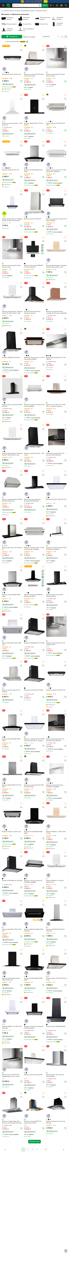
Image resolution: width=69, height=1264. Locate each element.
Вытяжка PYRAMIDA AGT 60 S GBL (34, 643)
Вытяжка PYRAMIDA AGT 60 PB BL (12, 880)
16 (45, 1149)
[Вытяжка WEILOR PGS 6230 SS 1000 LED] (56, 913)
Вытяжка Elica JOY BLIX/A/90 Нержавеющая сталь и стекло (11, 1075)
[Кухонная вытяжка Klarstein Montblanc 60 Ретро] (34, 295)
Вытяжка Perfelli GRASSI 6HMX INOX (11, 595)
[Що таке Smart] (27, 42)
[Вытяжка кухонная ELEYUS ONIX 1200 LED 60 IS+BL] (34, 58)
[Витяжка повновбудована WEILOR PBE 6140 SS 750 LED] (12, 483)
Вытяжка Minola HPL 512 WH (10, 170)
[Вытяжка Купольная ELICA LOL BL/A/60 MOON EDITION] (56, 437)
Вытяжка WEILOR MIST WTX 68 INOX (11, 786)
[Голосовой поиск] (39, 5)
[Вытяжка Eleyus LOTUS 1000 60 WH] (56, 107)
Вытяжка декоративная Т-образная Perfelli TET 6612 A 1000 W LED (12, 312)
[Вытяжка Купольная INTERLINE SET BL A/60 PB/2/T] (34, 578)
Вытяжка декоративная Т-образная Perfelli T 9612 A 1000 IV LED (56, 266)
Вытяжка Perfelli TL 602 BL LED (11, 831)
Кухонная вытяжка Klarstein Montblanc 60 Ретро (32, 312)
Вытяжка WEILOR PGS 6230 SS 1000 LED (55, 930)
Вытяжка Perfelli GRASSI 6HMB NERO (33, 832)
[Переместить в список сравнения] (21, 49)
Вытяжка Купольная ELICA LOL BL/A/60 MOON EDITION (55, 454)
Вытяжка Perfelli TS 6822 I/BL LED (56, 499)
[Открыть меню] (3, 5)
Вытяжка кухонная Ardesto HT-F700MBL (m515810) (33, 881)
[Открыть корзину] (66, 5)
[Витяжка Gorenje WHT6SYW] (34, 202)
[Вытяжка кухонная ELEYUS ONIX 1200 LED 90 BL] (34, 769)
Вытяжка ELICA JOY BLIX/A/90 (33, 1074)
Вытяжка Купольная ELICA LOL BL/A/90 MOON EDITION (55, 739)
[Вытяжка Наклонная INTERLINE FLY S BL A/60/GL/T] (34, 249)
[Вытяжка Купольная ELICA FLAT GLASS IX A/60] (56, 626)
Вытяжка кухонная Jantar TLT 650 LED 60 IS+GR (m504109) (34, 548)
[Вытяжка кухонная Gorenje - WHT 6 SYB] (34, 437)
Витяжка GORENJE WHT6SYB (11, 357)
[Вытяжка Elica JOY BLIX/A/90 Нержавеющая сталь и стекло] (12, 1058)
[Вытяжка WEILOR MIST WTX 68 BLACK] (34, 107)
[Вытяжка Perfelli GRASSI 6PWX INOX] (34, 153)
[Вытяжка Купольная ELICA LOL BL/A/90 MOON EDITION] (56, 722)
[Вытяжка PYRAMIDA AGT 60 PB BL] (12, 864)
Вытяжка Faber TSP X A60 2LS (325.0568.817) (55, 1075)
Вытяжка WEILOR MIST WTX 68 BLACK (33, 124)
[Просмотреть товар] (2, 72)
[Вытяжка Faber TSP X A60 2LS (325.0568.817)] (56, 1058)
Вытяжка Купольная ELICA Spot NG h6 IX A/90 (55, 75)
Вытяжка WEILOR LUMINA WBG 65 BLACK (33, 930)
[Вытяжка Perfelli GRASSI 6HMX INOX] (12, 578)
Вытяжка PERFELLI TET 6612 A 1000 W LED (55, 881)
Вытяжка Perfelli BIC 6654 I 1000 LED (11, 643)
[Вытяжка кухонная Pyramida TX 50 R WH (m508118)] (34, 388)
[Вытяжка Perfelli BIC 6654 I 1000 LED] (12, 626)
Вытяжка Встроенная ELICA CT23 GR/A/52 (56, 358)
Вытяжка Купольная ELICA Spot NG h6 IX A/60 (11, 266)
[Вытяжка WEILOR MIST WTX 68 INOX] (12, 769)
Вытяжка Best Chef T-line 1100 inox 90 (12, 548)
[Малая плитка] (65, 36)
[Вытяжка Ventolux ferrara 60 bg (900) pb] (56, 1105)
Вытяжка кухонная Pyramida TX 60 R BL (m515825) (56, 219)
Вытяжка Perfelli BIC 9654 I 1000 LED (11, 930)
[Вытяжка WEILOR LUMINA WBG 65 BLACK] (34, 913)
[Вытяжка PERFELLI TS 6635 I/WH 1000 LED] (12, 1010)
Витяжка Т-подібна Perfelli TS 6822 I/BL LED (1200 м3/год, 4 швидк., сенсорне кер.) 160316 (34, 740)
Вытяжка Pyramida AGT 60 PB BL (33, 690)
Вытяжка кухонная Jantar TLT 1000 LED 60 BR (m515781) (34, 358)
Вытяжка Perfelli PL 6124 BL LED (11, 74)
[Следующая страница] (63, 1149)
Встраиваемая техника (27, 10)
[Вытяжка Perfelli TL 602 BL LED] (12, 815)
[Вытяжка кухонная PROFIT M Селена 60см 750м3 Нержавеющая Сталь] (34, 1105)
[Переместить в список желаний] (21, 46)
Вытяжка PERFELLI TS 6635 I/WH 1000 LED (12, 1027)
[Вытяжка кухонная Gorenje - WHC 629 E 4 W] (12, 107)
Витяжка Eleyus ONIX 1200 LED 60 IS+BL (56, 979)
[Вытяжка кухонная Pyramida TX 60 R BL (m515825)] (56, 202)
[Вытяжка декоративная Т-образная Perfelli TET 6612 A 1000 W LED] (12, 295)
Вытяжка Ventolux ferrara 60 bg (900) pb (55, 1122)
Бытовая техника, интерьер (12, 10)
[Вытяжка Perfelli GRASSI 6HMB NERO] (34, 815)
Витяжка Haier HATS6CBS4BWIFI (55, 1026)
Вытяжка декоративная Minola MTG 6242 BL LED (11, 979)
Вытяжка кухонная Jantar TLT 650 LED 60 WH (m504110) (56, 170)
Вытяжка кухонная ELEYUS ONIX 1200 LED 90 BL (34, 786)
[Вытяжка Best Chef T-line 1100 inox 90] (12, 531)
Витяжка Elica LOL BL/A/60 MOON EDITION (12, 405)
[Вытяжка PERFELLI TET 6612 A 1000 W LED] (56, 864)
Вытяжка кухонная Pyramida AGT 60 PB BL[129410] (33, 1027)
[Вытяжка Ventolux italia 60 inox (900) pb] (12, 673)
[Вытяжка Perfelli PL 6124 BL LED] (12, 58)
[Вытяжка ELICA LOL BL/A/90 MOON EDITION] (56, 578)
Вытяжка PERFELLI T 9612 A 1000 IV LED (55, 832)
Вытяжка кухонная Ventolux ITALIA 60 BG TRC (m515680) (56, 548)
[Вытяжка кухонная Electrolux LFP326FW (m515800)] (56, 769)
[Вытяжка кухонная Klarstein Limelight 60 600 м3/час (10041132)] (56, 295)
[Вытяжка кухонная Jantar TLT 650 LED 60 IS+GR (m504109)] (34, 531)
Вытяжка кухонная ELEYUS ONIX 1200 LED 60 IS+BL (34, 75)
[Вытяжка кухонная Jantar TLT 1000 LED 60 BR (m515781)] (34, 341)
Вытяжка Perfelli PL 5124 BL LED (55, 690)
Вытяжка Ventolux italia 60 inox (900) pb (11, 691)
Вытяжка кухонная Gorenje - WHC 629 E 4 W (12, 124)
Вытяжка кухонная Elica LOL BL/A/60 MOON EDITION (32, 500)
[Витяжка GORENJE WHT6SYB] (12, 341)
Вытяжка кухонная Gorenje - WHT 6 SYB (34, 454)
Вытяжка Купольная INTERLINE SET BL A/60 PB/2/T (33, 595)
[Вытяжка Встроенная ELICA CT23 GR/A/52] (56, 341)
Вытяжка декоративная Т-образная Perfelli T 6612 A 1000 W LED (12, 454)
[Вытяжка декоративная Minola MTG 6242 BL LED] (12, 962)
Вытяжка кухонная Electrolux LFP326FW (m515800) (54, 786)
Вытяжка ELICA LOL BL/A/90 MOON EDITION (54, 595)
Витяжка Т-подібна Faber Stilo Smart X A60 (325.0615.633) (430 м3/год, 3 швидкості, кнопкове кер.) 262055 (11, 1122)
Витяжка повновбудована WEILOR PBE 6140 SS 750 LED (12, 500)
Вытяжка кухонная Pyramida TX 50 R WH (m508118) (34, 405)
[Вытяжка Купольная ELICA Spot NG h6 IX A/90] (56, 58)
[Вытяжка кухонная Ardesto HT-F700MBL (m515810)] (34, 864)
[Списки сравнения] (61, 5)
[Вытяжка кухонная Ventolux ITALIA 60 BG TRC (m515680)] (56, 531)
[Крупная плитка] (62, 36)
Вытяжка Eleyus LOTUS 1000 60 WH (55, 124)
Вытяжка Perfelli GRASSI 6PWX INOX (33, 170)
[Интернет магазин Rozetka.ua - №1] (8, 5)
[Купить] (21, 81)
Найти (45, 5)
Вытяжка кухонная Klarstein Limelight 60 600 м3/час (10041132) (56, 312)
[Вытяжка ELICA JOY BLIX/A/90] (34, 1058)
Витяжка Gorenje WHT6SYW (32, 219)
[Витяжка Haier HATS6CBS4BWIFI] (56, 1010)
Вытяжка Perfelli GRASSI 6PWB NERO (33, 979)
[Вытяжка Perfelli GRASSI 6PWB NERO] (34, 962)
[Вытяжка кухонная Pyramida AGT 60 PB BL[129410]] (34, 1010)
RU (51, 5)
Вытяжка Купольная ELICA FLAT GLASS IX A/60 (55, 643)
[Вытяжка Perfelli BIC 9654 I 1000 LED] (12, 913)
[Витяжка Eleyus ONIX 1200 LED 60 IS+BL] (56, 962)
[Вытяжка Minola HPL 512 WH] (12, 153)
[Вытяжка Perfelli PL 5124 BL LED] (56, 673)
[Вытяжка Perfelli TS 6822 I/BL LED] (56, 483)
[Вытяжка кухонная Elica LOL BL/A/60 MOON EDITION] (34, 483)
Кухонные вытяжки (41, 10)
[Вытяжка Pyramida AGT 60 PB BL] (34, 673)
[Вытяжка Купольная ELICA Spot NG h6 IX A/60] (12, 249)
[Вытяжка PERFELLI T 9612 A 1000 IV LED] (56, 815)
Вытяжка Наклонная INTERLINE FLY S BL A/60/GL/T (33, 266)
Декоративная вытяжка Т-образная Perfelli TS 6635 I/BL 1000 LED (12, 219)
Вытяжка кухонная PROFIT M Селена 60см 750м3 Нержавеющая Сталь (32, 1122)
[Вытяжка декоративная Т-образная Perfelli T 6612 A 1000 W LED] (12, 437)
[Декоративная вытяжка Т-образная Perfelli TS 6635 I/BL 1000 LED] (12, 202)
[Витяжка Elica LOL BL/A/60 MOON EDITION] (12, 388)
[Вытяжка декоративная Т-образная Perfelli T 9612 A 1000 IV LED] (56, 249)
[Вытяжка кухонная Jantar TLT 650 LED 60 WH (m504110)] (56, 153)
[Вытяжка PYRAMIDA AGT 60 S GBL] (34, 626)
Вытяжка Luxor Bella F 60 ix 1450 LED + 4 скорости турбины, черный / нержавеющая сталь (55, 405)
